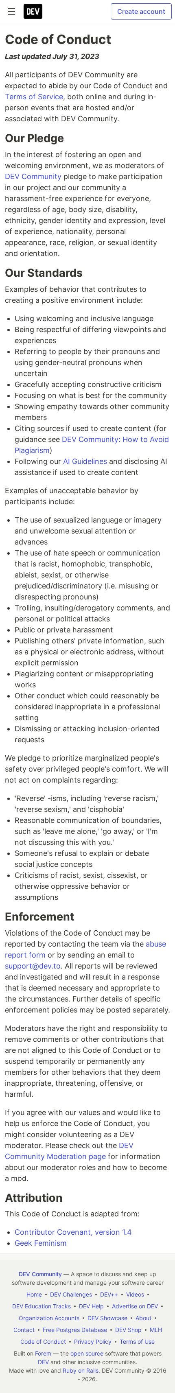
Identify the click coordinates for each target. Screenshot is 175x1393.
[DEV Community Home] (33, 11)
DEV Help (91, 1306)
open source (86, 1353)
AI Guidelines (85, 461)
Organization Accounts (49, 1317)
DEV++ (109, 1294)
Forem (43, 1353)
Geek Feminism (41, 1243)
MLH (156, 1329)
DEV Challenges (71, 1294)
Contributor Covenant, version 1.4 (73, 1232)
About (143, 1317)
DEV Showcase (107, 1317)
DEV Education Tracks (41, 1306)
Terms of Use (137, 1341)
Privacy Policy (93, 1341)
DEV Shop (128, 1329)
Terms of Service (34, 96)
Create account (141, 11)
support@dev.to (33, 966)
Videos (135, 1294)
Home (34, 1294)
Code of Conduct (43, 1341)
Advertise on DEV (135, 1306)
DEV (43, 1361)
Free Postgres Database (75, 1329)
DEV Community (33, 176)
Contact (24, 1329)
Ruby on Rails (80, 1370)
